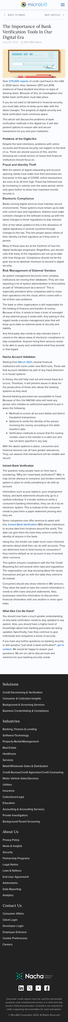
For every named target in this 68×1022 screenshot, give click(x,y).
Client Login (10, 920)
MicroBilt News (33, 42)
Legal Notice (10, 864)
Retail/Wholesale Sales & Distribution (25, 766)
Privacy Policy (11, 840)
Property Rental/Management (21, 741)
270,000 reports (19, 81)
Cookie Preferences (15, 938)
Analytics (8, 895)
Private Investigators (15, 815)
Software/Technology (16, 735)
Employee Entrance (15, 932)
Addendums (10, 883)
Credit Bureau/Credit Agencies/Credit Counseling (33, 772)
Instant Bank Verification (22, 524)
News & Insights (12, 846)
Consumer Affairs (13, 914)
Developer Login (13, 926)
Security (8, 852)
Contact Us (12, 905)
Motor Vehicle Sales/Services (21, 778)
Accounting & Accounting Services (23, 809)
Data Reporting (12, 889)
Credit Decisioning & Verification (22, 692)
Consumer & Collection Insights (22, 698)
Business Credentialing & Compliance (26, 711)
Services (8, 760)
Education (9, 803)
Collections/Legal (13, 797)
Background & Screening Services (24, 705)
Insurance (9, 791)
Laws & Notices (12, 871)
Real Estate (9, 748)
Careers (8, 944)
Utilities (7, 785)
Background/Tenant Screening (21, 821)
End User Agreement (16, 877)
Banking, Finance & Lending (20, 729)
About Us (10, 831)
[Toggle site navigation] (63, 5)
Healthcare (9, 754)
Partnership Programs (16, 858)
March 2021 (25, 362)
